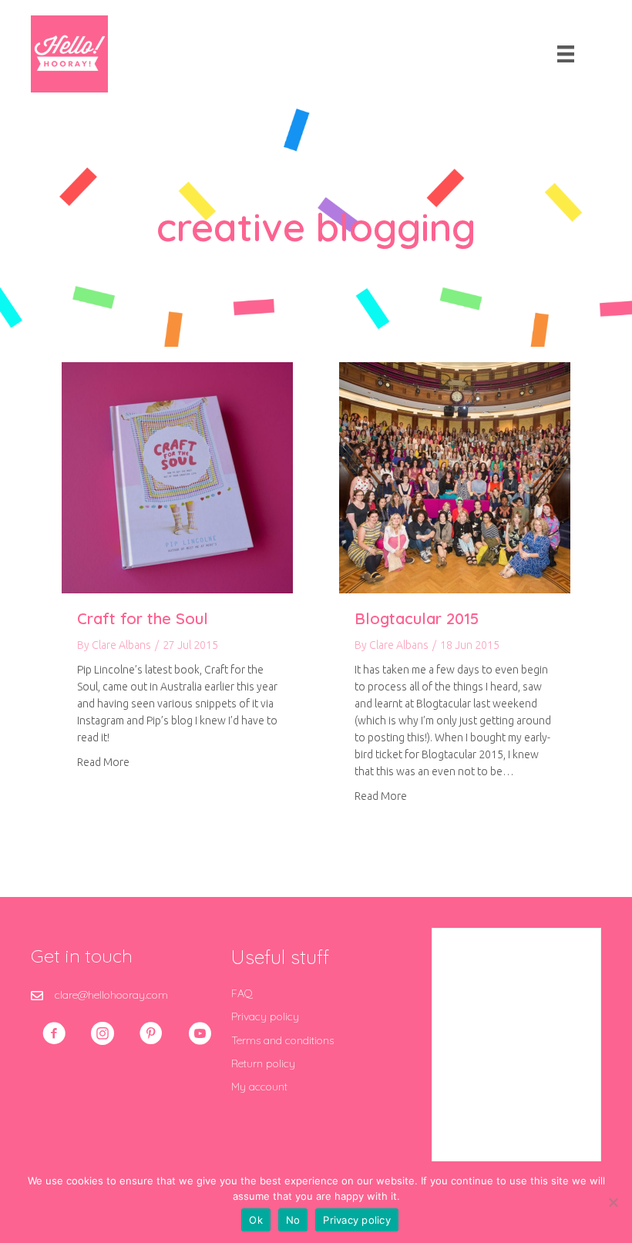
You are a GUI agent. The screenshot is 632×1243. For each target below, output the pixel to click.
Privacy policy (265, 1016)
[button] (54, 1033)
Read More (103, 761)
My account (259, 1087)
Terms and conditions (282, 1040)
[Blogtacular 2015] (454, 477)
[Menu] (566, 54)
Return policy (263, 1063)
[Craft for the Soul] (177, 477)
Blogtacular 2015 (417, 618)
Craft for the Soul (142, 618)
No (293, 1220)
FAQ (242, 993)
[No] (612, 1202)
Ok (256, 1220)
